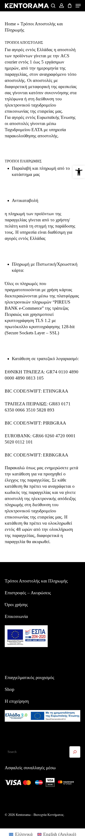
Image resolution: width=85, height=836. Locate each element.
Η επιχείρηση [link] (17, 701)
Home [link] (10, 23)
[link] (79, 172)
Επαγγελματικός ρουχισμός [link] (29, 677)
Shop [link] (9, 689)
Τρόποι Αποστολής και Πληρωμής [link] (36, 580)
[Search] (74, 752)
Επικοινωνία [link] (16, 616)
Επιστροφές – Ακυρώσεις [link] (28, 592)
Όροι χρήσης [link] (16, 604)
